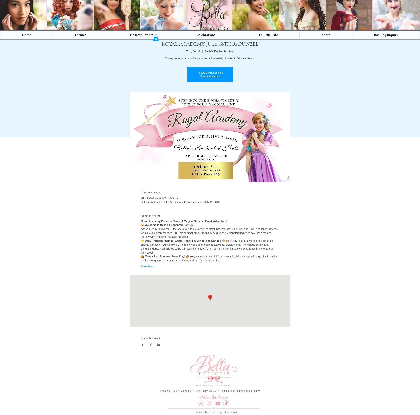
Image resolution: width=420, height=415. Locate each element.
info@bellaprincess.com (241, 390)
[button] (325, 35)
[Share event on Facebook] (142, 345)
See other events (210, 76)
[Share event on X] (150, 345)
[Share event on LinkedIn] (158, 345)
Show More (147, 266)
